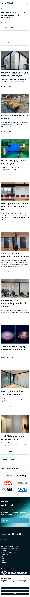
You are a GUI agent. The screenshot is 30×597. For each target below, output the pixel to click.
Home (3, 9)
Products (5, 545)
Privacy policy (26, 577)
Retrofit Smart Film (9, 549)
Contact (4, 564)
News (3, 560)
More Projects (9, 460)
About (3, 562)
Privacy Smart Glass (9, 547)
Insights (5, 558)
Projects (5, 556)
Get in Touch (8, 520)
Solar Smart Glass (9, 551)
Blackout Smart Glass (10, 552)
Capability (5, 554)
